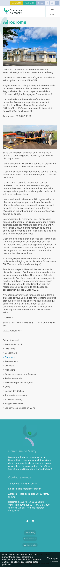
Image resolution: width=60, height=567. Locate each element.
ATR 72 (11, 111)
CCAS (6, 386)
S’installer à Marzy (12, 399)
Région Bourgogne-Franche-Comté (33, 94)
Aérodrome (9, 357)
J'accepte (52, 558)
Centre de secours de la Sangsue (19, 374)
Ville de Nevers (32, 88)
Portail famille (30, 3)
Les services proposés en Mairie (19, 408)
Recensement (10, 361)
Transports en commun (15, 395)
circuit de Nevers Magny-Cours (22, 105)
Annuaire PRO (16, 3)
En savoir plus (54, 561)
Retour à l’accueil (11, 340)
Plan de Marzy (30, 533)
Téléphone (8, 116)
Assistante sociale (12, 378)
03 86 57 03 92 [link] (23, 116)
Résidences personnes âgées (18, 382)
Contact (40, 3)
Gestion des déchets (13, 391)
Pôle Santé (9, 348)
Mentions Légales (30, 545)
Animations (9, 370)
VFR (35, 80)
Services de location (13, 344)
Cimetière (8, 365)
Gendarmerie (10, 353)
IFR (28, 80)
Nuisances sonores (13, 403)
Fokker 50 (27, 111)
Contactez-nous (30, 539)
